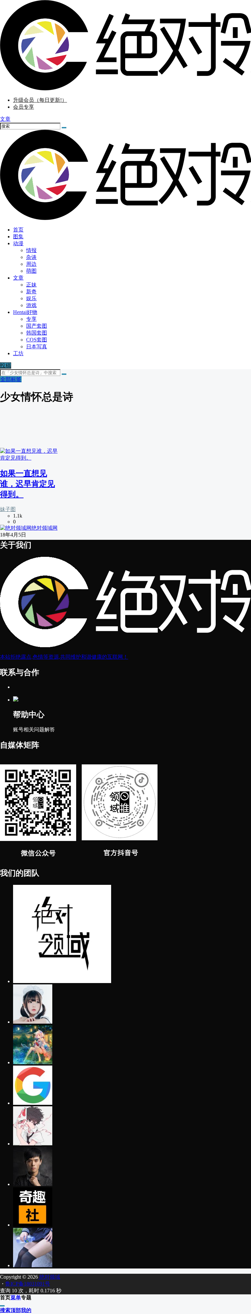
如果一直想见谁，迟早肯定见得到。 (27, 484)
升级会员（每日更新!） (40, 100)
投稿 (5, 365)
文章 (18, 278)
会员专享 (23, 107)
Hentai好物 (25, 312)
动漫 (18, 243)
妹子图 (8, 509)
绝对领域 (49, 1277)
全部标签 (10, 379)
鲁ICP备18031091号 (27, 1284)
